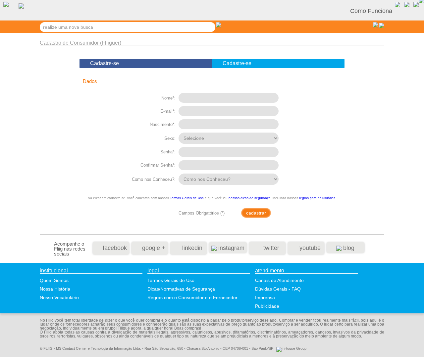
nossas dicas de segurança (250, 198)
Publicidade (267, 306)
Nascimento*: (163, 124)
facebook (114, 248)
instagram (230, 248)
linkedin (191, 248)
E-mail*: (168, 111)
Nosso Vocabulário (59, 297)
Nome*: (168, 98)
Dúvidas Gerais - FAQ (278, 289)
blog (348, 248)
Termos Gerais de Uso (187, 198)
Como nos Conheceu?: (154, 179)
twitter (270, 248)
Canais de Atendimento (279, 280)
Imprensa (265, 297)
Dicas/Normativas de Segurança (181, 289)
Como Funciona (371, 11)
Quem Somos (54, 280)
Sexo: (170, 138)
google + (152, 248)
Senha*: (168, 152)
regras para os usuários (317, 198)
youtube (309, 248)
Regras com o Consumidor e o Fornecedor (192, 297)
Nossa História (55, 289)
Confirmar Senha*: (158, 165)
